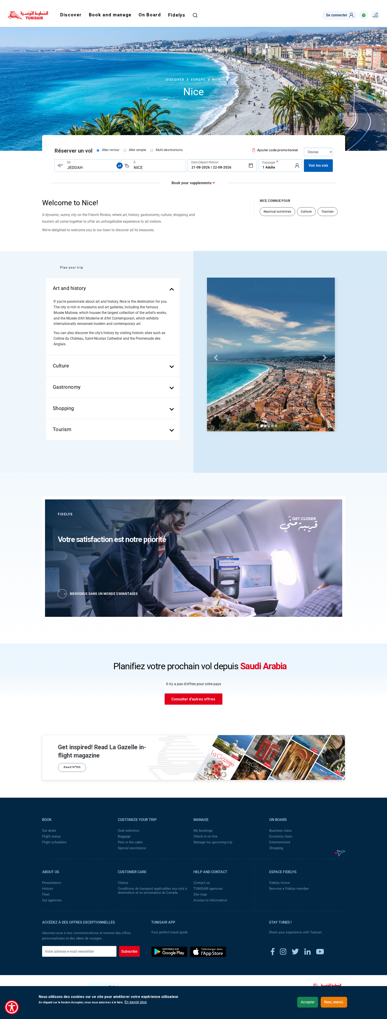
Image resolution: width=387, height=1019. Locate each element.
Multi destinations (169, 150)
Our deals (49, 831)
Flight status (51, 836)
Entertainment (279, 842)
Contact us (202, 883)
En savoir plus (136, 1002)
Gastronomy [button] (67, 387)
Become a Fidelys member (289, 889)
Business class (280, 831)
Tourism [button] (62, 429)
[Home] (28, 18)
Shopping (276, 848)
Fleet (45, 894)
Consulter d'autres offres (193, 699)
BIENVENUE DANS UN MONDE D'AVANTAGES (104, 594)
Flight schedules (54, 842)
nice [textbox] (138, 167)
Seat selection (128, 831)
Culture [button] (61, 366)
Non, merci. (334, 1002)
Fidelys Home (279, 883)
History (47, 889)
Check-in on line (205, 836)
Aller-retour (110, 150)
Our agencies (52, 900)
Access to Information (210, 900)
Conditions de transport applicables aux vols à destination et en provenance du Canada (152, 891)
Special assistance (132, 848)
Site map (200, 894)
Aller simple (137, 150)
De (69, 162)
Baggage (124, 836)
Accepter (307, 1002)
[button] (215, 356)
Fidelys (176, 15)
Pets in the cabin (130, 842)
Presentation (51, 883)
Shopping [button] (63, 408)
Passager (268, 162)
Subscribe (129, 951)
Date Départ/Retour (205, 162)
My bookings (203, 831)
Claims (123, 883)
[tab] (113, 288)
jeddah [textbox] (75, 167)
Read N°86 (72, 767)
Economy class (280, 836)
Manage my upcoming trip (213, 842)
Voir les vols (318, 165)
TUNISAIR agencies (208, 889)
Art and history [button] (69, 288)
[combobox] (86, 165)
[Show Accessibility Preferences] (11, 1007)
